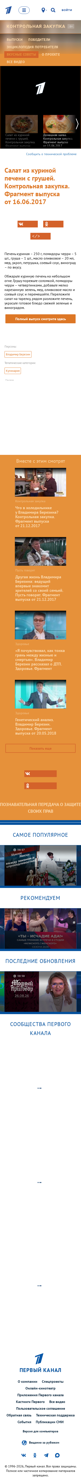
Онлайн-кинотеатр (40, 1388)
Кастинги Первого (30, 1401)
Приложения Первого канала (40, 1395)
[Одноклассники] (53, 224)
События (24, 1422)
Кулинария (13, 371)
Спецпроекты (52, 1381)
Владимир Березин (18, 354)
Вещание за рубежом (44, 1442)
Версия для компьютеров (40, 1431)
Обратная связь (19, 1415)
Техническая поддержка (55, 1415)
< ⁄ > (36, 236)
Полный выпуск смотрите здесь (40, 319)
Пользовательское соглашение (40, 1408)
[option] (21, 130)
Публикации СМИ (50, 1422)
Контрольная (36, 26)
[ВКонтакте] (28, 224)
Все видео (57, 1401)
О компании (27, 1381)
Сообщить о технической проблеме (51, 154)
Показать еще (40, 748)
